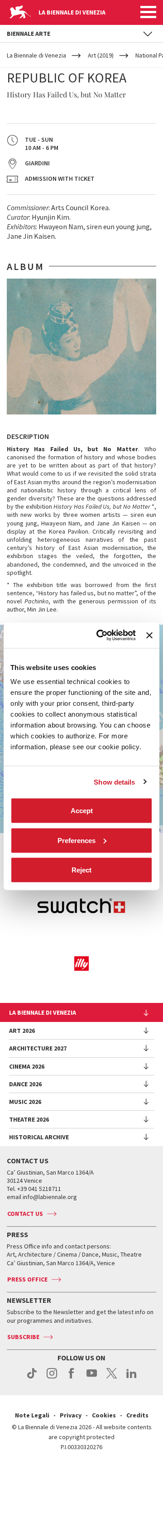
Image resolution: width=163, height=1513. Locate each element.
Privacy (71, 1415)
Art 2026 (22, 1030)
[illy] (81, 963)
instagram (52, 1378)
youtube (91, 1378)
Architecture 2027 (38, 1048)
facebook (71, 1378)
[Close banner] (149, 635)
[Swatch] (81, 907)
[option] (81, 346)
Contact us (25, 1213)
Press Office (27, 1279)
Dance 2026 (25, 1084)
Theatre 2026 (29, 1119)
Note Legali (32, 1415)
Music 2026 (25, 1102)
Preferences (77, 840)
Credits (137, 1415)
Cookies (104, 1415)
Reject (81, 870)
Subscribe (23, 1337)
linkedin (131, 1378)
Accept (82, 810)
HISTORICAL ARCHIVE (39, 1137)
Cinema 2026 (26, 1066)
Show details (114, 781)
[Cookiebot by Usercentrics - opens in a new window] (101, 635)
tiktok (32, 1378)
